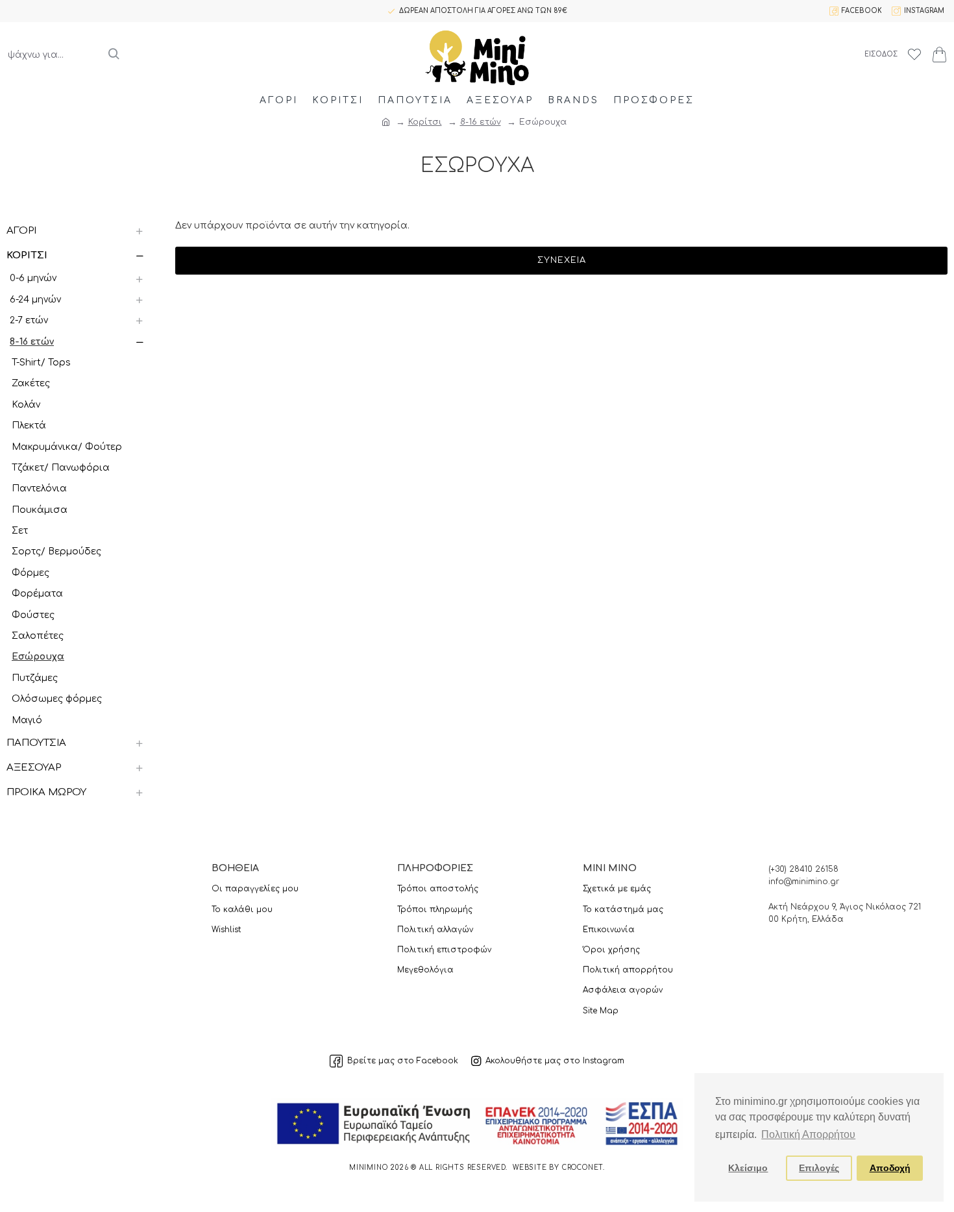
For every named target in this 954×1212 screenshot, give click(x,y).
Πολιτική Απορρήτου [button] (808, 1134)
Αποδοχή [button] (890, 1168)
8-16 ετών (480, 122)
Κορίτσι (425, 122)
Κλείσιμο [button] (748, 1168)
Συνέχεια (561, 260)
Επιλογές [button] (819, 1168)
